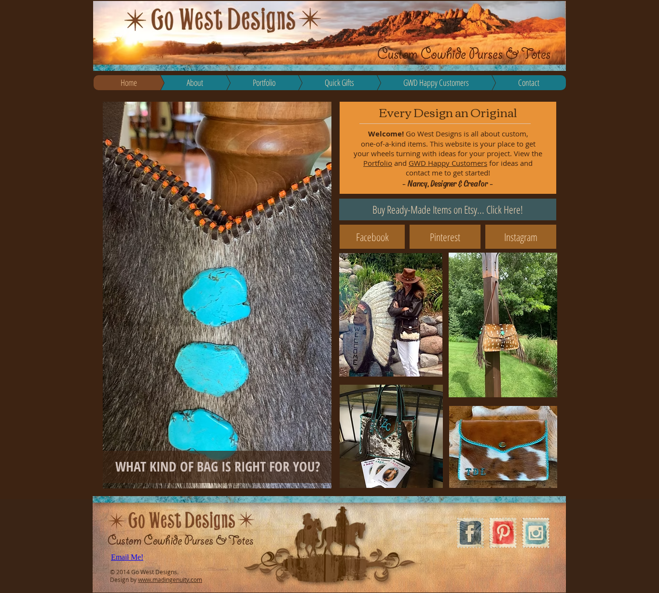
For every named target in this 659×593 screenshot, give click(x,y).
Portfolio (377, 163)
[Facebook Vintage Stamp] (470, 533)
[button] (217, 295)
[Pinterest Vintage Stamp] (503, 533)
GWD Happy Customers (448, 163)
